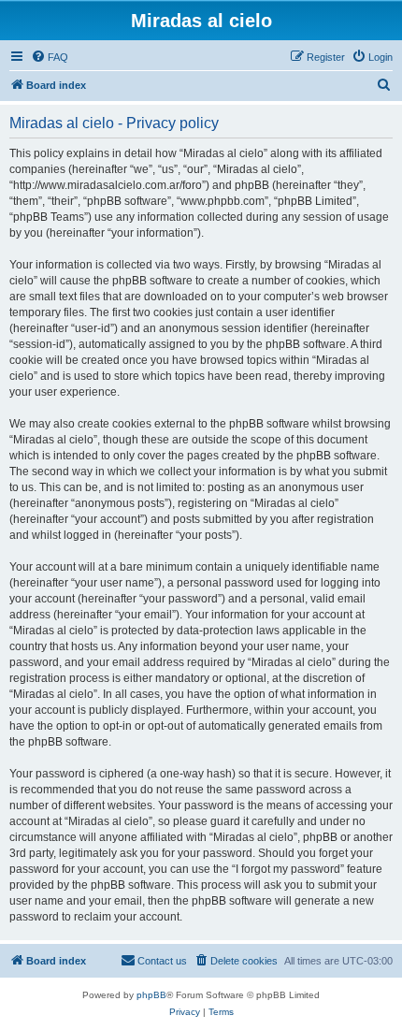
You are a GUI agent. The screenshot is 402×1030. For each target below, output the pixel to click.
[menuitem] (49, 57)
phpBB (151, 995)
